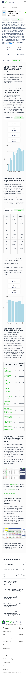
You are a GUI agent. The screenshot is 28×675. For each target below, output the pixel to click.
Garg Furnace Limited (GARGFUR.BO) (7, 370)
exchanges (11, 489)
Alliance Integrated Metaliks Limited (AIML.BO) (8, 397)
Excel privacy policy (8, 659)
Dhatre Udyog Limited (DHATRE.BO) (7, 403)
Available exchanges (8, 638)
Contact (21, 645)
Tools (4, 645)
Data (4, 634)
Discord (21, 641)
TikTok (20, 638)
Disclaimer (5, 669)
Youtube (21, 634)
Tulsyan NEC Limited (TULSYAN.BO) (7, 390)
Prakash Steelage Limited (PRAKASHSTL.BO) (8, 428)
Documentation (7, 631)
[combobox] (14, 7)
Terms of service (7, 666)
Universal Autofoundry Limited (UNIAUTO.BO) (7, 383)
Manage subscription (8, 648)
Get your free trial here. (9, 493)
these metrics (13, 484)
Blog (20, 631)
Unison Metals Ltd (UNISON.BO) (8, 376)
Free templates (7, 641)
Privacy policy (6, 662)
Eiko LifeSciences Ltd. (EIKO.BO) (8, 422)
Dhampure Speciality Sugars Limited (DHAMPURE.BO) (8, 410)
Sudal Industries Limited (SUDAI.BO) (8, 417)
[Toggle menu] (25, 2)
